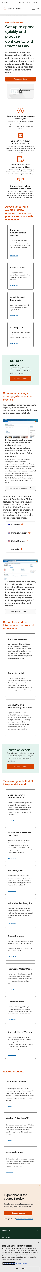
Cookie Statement (9, 1263)
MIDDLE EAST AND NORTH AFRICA (14, 15)
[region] (20, 1255)
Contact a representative (24, 1219)
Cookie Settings (21, 1269)
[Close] (38, 1242)
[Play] (21, 91)
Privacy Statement (21, 1263)
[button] (20, 1230)
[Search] (38, 8)
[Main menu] (33, 8)
